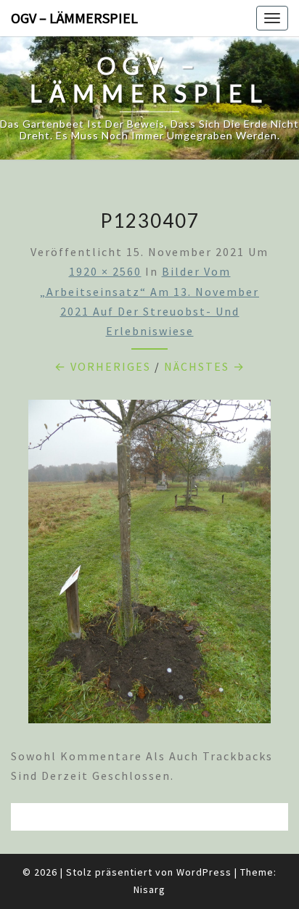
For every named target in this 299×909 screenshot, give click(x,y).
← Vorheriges (102, 366)
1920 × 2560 (105, 271)
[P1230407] (149, 566)
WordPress (204, 872)
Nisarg (149, 889)
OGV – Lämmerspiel (74, 18)
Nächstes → (204, 366)
